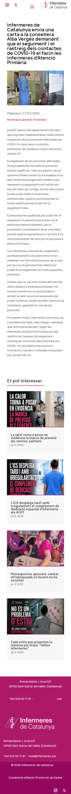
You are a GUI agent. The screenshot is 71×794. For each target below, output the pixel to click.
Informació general (19, 119)
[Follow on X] (16, 5)
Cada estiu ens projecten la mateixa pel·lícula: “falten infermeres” (31, 645)
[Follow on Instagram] (7, 4)
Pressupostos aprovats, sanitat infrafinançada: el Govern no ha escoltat (35, 577)
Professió (40, 119)
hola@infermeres (46, 699)
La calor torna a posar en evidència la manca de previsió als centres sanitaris (34, 438)
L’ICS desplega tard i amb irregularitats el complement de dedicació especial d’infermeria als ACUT (35, 507)
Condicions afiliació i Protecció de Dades (35, 777)
